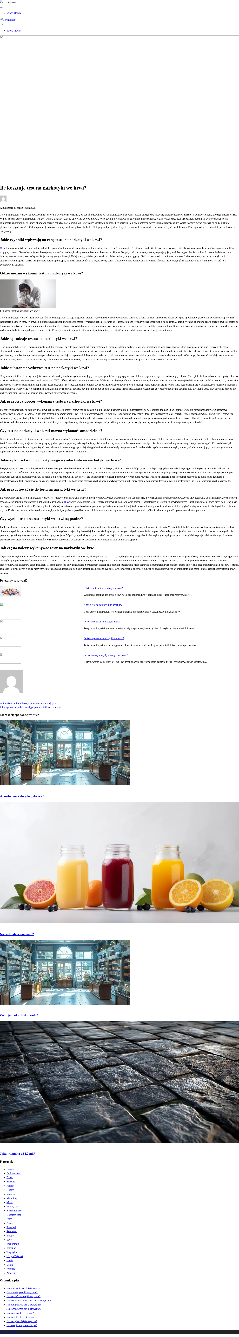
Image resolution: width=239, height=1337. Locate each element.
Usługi (10, 1264)
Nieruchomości (14, 1210)
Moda (10, 1202)
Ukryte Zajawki (15, 1256)
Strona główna (14, 13)
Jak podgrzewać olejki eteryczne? (24, 1304)
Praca (9, 1218)
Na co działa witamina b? (17, 934)
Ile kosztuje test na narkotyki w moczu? (104, 638)
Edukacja (11, 1181)
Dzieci (10, 1177)
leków (66, 502)
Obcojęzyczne (14, 1214)
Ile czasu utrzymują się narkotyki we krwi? (106, 655)
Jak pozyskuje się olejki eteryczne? (24, 1288)
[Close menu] (1, 7)
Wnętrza (11, 1268)
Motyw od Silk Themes (12, 1332)
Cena (2, 248)
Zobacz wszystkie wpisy (12, 698)
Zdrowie (11, 167)
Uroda (10, 1260)
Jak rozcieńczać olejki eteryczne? (23, 1296)
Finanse (10, 1185)
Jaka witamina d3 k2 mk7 (17, 1153)
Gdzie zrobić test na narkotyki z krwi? (103, 588)
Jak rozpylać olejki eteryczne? (22, 1321)
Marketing (12, 1198)
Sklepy (10, 1235)
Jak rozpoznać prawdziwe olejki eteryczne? (29, 1300)
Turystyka (12, 1252)
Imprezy (11, 1194)
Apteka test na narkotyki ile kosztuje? (103, 604)
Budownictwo (14, 1173)
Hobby (10, 1189)
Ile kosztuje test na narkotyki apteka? (102, 621)
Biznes (10, 1169)
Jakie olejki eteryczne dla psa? (22, 1325)
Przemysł (11, 1227)
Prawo (10, 1223)
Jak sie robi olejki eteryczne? (21, 1317)
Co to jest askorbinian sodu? (19, 1015)
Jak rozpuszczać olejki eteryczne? (24, 1308)
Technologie (13, 1243)
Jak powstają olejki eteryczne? (22, 1292)
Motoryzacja (13, 1206)
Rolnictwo (12, 1231)
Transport (11, 1248)
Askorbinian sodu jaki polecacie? (22, 796)
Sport (9, 1239)
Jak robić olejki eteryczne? (20, 1313)
